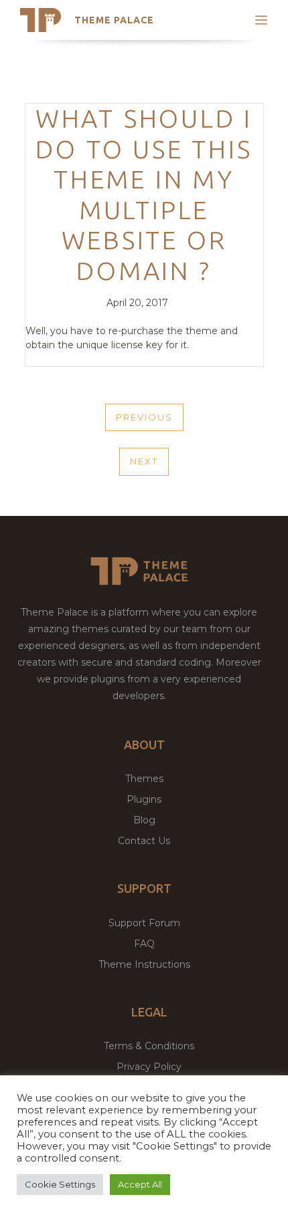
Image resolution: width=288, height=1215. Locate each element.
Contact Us (144, 841)
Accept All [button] (140, 1184)
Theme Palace (114, 20)
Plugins (144, 799)
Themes (144, 779)
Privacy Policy (149, 1067)
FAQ (144, 944)
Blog (144, 820)
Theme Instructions (144, 964)
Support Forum (144, 923)
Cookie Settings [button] (60, 1184)
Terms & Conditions (149, 1046)
